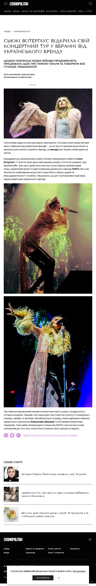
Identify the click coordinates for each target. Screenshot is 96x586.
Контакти (75, 549)
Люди (7, 11)
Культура (52, 11)
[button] (92, 581)
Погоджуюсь (43, 578)
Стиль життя (67, 11)
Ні (59, 578)
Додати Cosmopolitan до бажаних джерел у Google (50, 435)
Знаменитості (22, 31)
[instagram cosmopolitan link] (90, 539)
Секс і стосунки (56, 552)
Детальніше (79, 571)
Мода (16, 11)
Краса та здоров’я (33, 11)
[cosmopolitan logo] (19, 4)
